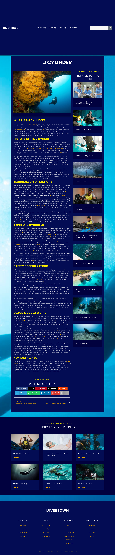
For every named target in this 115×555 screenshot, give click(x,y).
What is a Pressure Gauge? (88, 454)
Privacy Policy (22, 532)
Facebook (92, 529)
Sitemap (23, 536)
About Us (23, 525)
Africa (69, 525)
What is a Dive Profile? (54, 484)
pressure (62, 195)
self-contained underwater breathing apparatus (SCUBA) (43, 148)
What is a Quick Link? (83, 130)
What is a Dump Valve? (22, 454)
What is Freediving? (20, 484)
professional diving (20, 130)
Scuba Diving (41, 28)
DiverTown (23, 521)
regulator (56, 320)
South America (69, 536)
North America (69, 532)
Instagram (92, 532)
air (61, 126)
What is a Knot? (81, 182)
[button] (22, 388)
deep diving (52, 234)
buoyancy (58, 241)
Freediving (52, 28)
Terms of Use (23, 529)
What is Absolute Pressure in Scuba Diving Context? (86, 236)
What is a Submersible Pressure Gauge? (87, 209)
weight (39, 245)
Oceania (69, 540)
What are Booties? (85, 484)
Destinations (73, 28)
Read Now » (16, 457)
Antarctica (69, 543)
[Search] (110, 28)
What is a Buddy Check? (85, 156)
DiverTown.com (60, 551)
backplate (21, 320)
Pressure (16, 212)
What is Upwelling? (83, 343)
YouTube (92, 525)
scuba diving (32, 124)
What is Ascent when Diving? (86, 317)
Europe (69, 529)
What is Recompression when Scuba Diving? (57, 455)
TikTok (92, 536)
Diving (46, 521)
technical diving (41, 205)
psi (26, 214)
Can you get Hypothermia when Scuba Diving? (85, 103)
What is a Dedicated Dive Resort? (85, 290)
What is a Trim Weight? (84, 263)
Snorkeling (62, 28)
